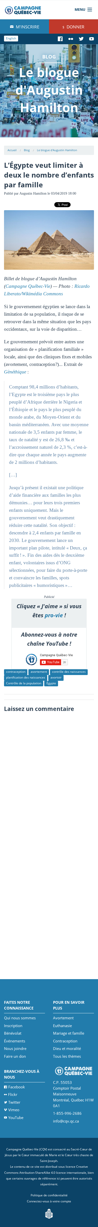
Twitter (14, 1102)
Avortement (63, 1017)
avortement (39, 672)
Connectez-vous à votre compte (49, 1201)
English (11, 38)
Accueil (12, 150)
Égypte (51, 683)
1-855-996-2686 (67, 1113)
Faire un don (15, 1056)
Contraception (65, 1040)
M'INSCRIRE (27, 27)
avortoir (56, 677)
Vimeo (13, 1109)
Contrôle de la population (23, 683)
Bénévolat (12, 1033)
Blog (27, 150)
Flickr (12, 1094)
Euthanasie (62, 1025)
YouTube (15, 1117)
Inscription (13, 1025)
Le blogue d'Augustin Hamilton (57, 150)
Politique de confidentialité (49, 1195)
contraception (15, 672)
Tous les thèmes (67, 1056)
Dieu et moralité (67, 1048)
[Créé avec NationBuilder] (49, 1213)
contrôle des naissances (69, 672)
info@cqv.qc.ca (66, 1121)
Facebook (16, 1086)
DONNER (75, 27)
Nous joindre (15, 1048)
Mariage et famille (68, 1033)
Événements (14, 1040)
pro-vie (54, 615)
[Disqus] (49, 778)
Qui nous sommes (20, 1017)
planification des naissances (25, 677)
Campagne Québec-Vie (28, 286)
